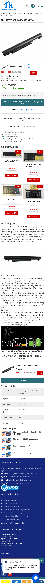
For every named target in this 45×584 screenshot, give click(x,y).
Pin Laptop (13, 13)
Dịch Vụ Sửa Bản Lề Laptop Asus (25, 439)
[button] (22, 102)
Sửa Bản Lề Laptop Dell (22, 453)
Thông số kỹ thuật (28, 66)
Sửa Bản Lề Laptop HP (21, 446)
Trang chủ (4, 13)
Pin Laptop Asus (23, 13)
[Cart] (33, 6)
